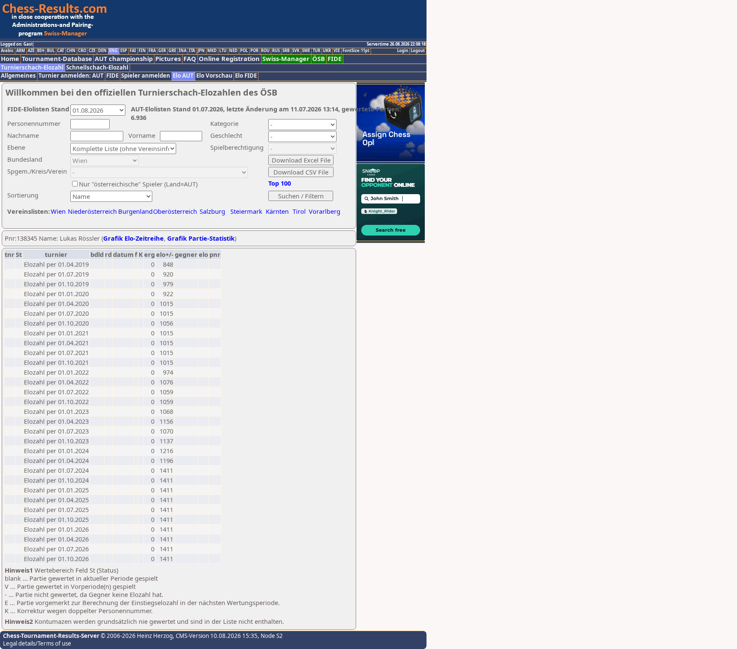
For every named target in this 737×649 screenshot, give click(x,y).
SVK (295, 50)
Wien (58, 211)
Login (402, 50)
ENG (113, 50)
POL (244, 50)
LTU (222, 50)
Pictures (168, 59)
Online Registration (229, 59)
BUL (51, 50)
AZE (31, 50)
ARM (20, 50)
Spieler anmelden (145, 75)
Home (10, 59)
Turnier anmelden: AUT (71, 75)
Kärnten (277, 211)
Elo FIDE (246, 75)
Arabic (7, 50)
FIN (142, 50)
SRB (286, 50)
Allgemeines (18, 75)
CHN (71, 50)
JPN (201, 50)
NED (233, 50)
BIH (40, 50)
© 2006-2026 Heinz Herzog (136, 636)
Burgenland (135, 211)
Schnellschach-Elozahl (97, 67)
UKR (327, 50)
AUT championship (124, 59)
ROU (265, 50)
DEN (102, 50)
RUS (276, 50)
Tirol (299, 211)
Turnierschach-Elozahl (32, 67)
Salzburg (212, 211)
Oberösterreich (175, 211)
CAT (60, 50)
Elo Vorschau (214, 75)
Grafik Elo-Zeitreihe (133, 238)
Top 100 (279, 183)
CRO (82, 50)
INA (182, 50)
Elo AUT (183, 75)
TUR (316, 50)
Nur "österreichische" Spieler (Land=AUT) (138, 184)
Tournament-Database (57, 59)
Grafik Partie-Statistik (201, 238)
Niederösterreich (91, 211)
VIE (337, 50)
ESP (123, 50)
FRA (152, 50)
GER (162, 50)
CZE (92, 50)
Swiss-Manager (286, 59)
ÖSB (318, 59)
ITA (192, 50)
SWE (306, 50)
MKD (212, 50)
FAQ (189, 59)
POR (254, 50)
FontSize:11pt (355, 50)
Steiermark (246, 211)
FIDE (335, 59)
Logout (418, 50)
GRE (172, 50)
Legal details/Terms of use (37, 643)
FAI (133, 50)
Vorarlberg (324, 211)
